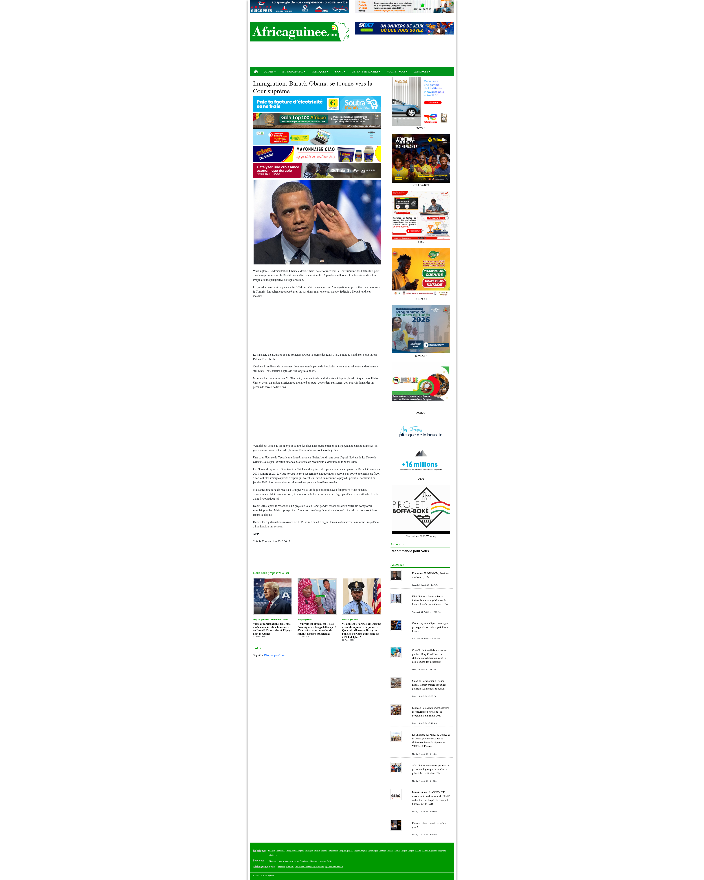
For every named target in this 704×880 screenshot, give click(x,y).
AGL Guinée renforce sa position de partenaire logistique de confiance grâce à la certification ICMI (430, 769)
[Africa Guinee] (299, 31)
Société (271, 851)
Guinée (269, 71)
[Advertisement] (352, 55)
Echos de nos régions (295, 851)
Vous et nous (396, 71)
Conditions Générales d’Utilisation (309, 867)
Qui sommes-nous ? (334, 867)
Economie (280, 851)
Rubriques (319, 71)
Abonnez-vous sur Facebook (296, 861)
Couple (404, 851)
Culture (390, 851)
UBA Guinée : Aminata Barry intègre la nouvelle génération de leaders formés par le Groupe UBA (430, 600)
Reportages (373, 851)
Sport (339, 71)
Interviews (333, 851)
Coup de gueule (346, 851)
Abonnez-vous (275, 861)
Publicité (281, 867)
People (411, 851)
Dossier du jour (360, 851)
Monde (324, 851)
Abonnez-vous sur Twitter (321, 861)
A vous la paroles (429, 851)
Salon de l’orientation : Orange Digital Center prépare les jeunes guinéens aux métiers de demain (429, 684)
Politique (309, 851)
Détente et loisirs (365, 71)
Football (382, 851)
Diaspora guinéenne (274, 655)
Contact (290, 867)
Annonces (421, 71)
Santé (397, 851)
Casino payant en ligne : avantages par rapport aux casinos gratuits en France (430, 627)
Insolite (418, 851)
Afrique (317, 851)
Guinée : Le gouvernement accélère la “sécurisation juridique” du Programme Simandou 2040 (430, 711)
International (292, 71)
